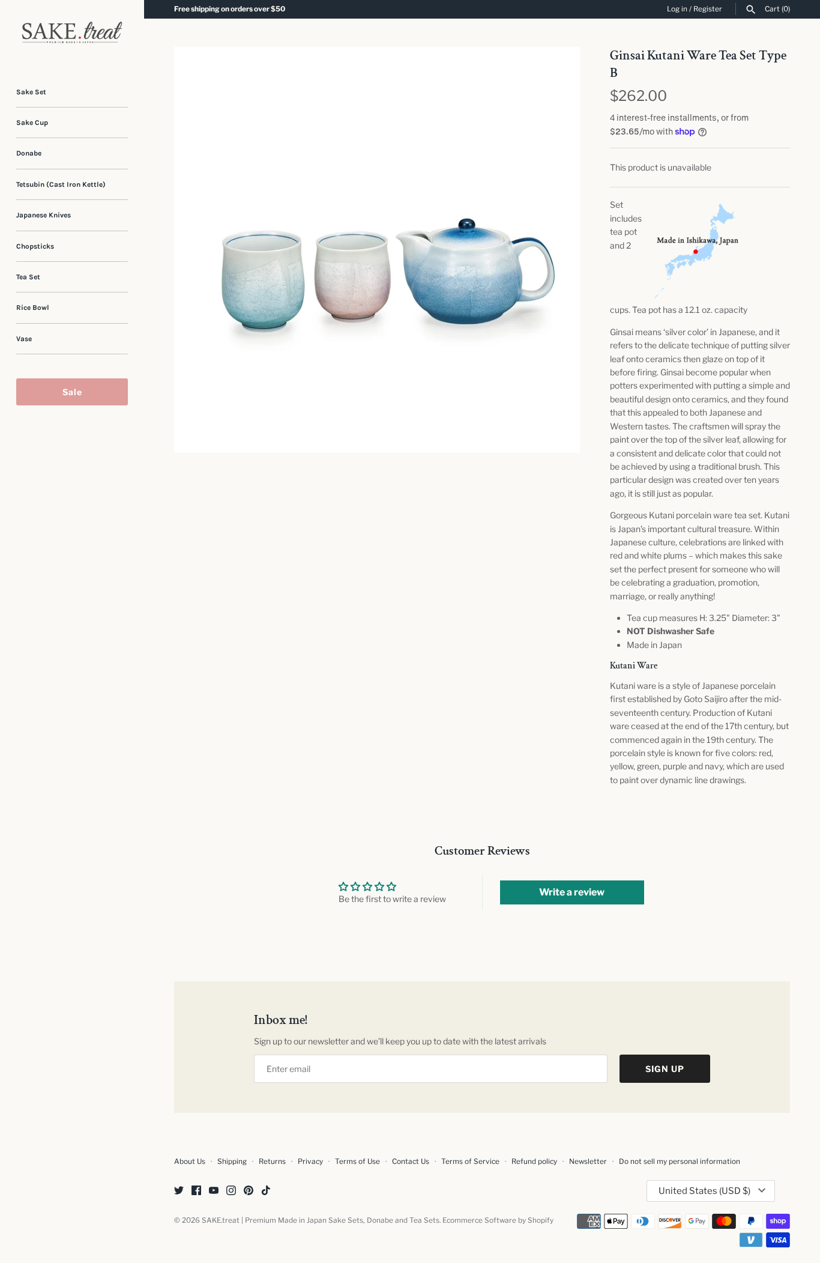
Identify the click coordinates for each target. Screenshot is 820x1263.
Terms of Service (470, 1161)
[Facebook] (196, 1191)
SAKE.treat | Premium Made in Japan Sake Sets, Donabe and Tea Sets (320, 1220)
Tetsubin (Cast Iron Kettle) (61, 184)
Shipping (232, 1161)
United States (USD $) (704, 1191)
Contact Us (410, 1161)
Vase (24, 339)
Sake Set (31, 92)
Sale (72, 392)
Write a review (571, 892)
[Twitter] (179, 1191)
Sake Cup (32, 122)
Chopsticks (35, 246)
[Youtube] (214, 1191)
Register (707, 9)
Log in (677, 9)
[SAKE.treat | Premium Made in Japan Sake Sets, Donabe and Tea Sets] (72, 32)
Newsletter (588, 1161)
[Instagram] (231, 1191)
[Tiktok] (266, 1191)
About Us (189, 1161)
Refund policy (534, 1161)
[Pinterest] (248, 1191)
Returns (272, 1161)
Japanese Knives (43, 215)
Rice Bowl (32, 307)
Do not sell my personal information (679, 1161)
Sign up (664, 1069)
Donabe (28, 153)
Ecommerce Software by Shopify (497, 1220)
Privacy (310, 1161)
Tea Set (28, 277)
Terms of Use (357, 1161)
